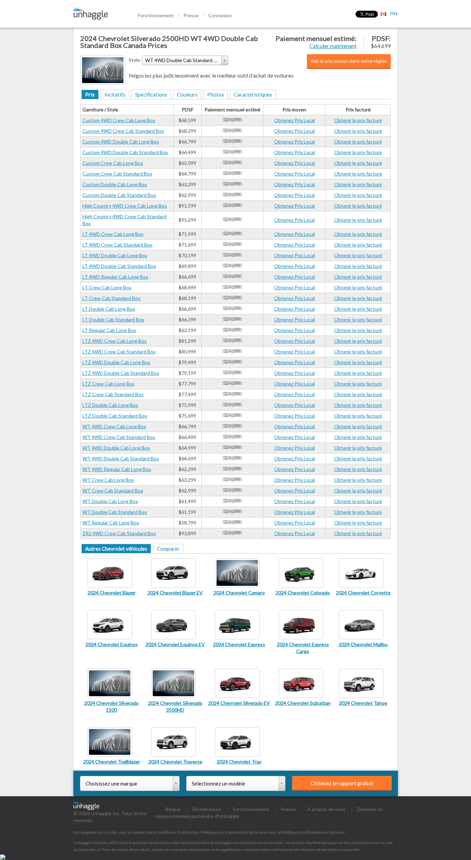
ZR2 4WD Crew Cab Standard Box (119, 533)
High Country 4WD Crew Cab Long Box (124, 206)
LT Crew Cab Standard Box (111, 298)
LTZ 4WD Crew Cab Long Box (114, 341)
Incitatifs (115, 94)
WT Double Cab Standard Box (114, 512)
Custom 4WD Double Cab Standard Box (125, 152)
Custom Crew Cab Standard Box (117, 174)
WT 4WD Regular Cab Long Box (116, 469)
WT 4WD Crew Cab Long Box (114, 426)
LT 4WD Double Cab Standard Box (119, 266)
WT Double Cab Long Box (110, 501)
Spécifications (151, 94)
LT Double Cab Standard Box (113, 319)
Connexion (220, 15)
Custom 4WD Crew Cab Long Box (118, 120)
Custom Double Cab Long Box (114, 184)
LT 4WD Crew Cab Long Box (112, 234)
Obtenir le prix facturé (358, 120)
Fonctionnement (156, 15)
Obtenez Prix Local (294, 120)
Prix (90, 94)
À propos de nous (326, 809)
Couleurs (187, 94)
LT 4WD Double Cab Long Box (114, 255)
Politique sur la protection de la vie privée (238, 832)
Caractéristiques (253, 94)
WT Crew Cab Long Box (108, 480)
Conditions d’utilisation (177, 832)
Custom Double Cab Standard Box (119, 195)
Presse (191, 15)
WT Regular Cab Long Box (110, 523)
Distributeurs (206, 809)
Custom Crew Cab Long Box (112, 163)
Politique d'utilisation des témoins (313, 832)
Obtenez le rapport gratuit (342, 783)
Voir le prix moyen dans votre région (348, 61)
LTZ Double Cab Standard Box (114, 416)
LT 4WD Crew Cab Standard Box (117, 245)
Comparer (168, 549)
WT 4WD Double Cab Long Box (116, 448)
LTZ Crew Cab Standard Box (112, 394)
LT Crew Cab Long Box (106, 287)
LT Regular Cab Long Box (109, 330)
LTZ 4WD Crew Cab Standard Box (119, 351)
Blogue (173, 809)
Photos (215, 94)
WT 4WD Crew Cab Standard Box (118, 437)
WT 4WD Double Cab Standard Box (120, 458)
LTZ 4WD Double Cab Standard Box (120, 373)
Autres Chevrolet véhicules (116, 549)
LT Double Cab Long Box (108, 309)
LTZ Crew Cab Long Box (108, 384)
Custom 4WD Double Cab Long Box (120, 141)
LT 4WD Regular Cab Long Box (115, 277)
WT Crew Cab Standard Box (112, 490)
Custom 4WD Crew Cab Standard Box (123, 131)
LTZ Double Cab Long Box (110, 405)
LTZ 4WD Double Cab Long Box (116, 362)
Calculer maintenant (333, 45)
